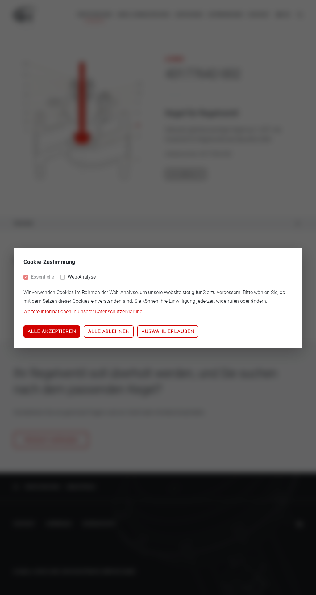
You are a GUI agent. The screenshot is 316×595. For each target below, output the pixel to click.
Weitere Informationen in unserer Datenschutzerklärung (83, 311)
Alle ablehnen (109, 331)
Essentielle (42, 277)
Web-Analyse (82, 277)
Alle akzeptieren (51, 331)
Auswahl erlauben (167, 331)
